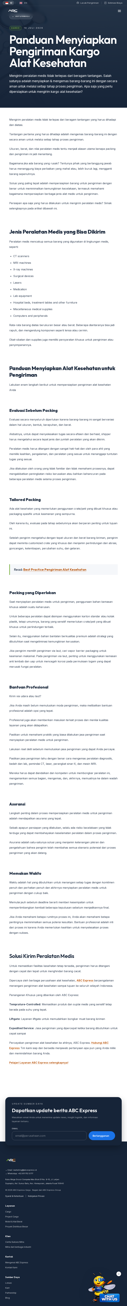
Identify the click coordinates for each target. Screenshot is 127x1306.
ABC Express (85, 980)
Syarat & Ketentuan (14, 1196)
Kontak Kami (11, 1267)
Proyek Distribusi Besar (16, 1226)
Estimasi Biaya (115, 2)
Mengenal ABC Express (16, 1262)
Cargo (8, 1211)
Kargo (15, 28)
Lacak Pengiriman (89, 2)
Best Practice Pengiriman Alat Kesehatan (54, 569)
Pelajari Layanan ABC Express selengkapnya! (38, 1062)
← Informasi (21, 16)
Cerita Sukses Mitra (14, 1242)
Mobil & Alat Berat (13, 1221)
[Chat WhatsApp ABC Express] (104, 1288)
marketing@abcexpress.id (25, 1170)
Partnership (10, 1293)
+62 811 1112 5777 (25, 1173)
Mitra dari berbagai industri (18, 1247)
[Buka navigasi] (119, 11)
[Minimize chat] (118, 1274)
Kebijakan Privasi (36, 1196)
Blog (7, 1298)
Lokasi (8, 1283)
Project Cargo (12, 1216)
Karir (7, 1288)
